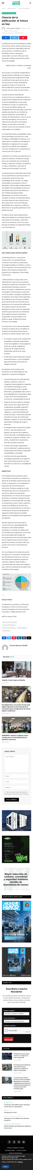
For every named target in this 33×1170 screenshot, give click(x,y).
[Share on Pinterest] (23, 37)
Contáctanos (21, 1150)
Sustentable (6, 630)
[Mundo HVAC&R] (16, 3)
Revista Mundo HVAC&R (13, 28)
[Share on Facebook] (6, 37)
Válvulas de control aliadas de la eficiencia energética (16, 1119)
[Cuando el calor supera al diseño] (16, 669)
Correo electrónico (10, 1018)
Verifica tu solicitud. (10, 1025)
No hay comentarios (8, 33)
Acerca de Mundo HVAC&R (15, 1147)
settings (20, 1162)
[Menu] (3, 3)
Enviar (8, 1040)
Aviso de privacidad (15, 1153)
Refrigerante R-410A (10, 1112)
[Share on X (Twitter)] (14, 37)
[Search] (30, 3)
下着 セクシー (7, 1110)
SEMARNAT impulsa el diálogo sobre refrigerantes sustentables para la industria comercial (15, 737)
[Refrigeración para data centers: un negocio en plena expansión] (7, 1056)
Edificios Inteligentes (9, 625)
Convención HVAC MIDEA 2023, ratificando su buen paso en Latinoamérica (17, 1105)
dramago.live (8, 1102)
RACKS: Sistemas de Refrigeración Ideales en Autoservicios (17, 1127)
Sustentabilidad (22, 628)
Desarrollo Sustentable (10, 622)
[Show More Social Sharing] (29, 37)
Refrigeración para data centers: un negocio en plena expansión (21, 1055)
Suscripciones (10, 1150)
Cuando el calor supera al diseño (13, 680)
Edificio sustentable (9, 13)
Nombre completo (9, 1010)
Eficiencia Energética (9, 628)
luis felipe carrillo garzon (12, 1124)
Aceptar (6, 1166)
